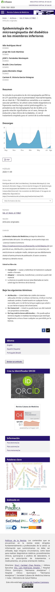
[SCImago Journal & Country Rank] (27, 429)
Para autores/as (13, 446)
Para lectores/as (13, 443)
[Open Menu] (2, 12)
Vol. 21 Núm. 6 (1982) (28, 18)
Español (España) (13, 349)
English (10, 345)
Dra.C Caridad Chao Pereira (28, 565)
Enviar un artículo (14, 362)
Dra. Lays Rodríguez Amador (27, 568)
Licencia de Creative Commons (36, 582)
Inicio (5, 18)
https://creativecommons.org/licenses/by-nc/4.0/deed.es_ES (26, 246)
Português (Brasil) (14, 353)
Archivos (13, 18)
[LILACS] (11, 529)
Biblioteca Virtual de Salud (40, 2)
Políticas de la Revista (15, 540)
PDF (8, 159)
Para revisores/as (13, 450)
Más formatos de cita (12, 201)
